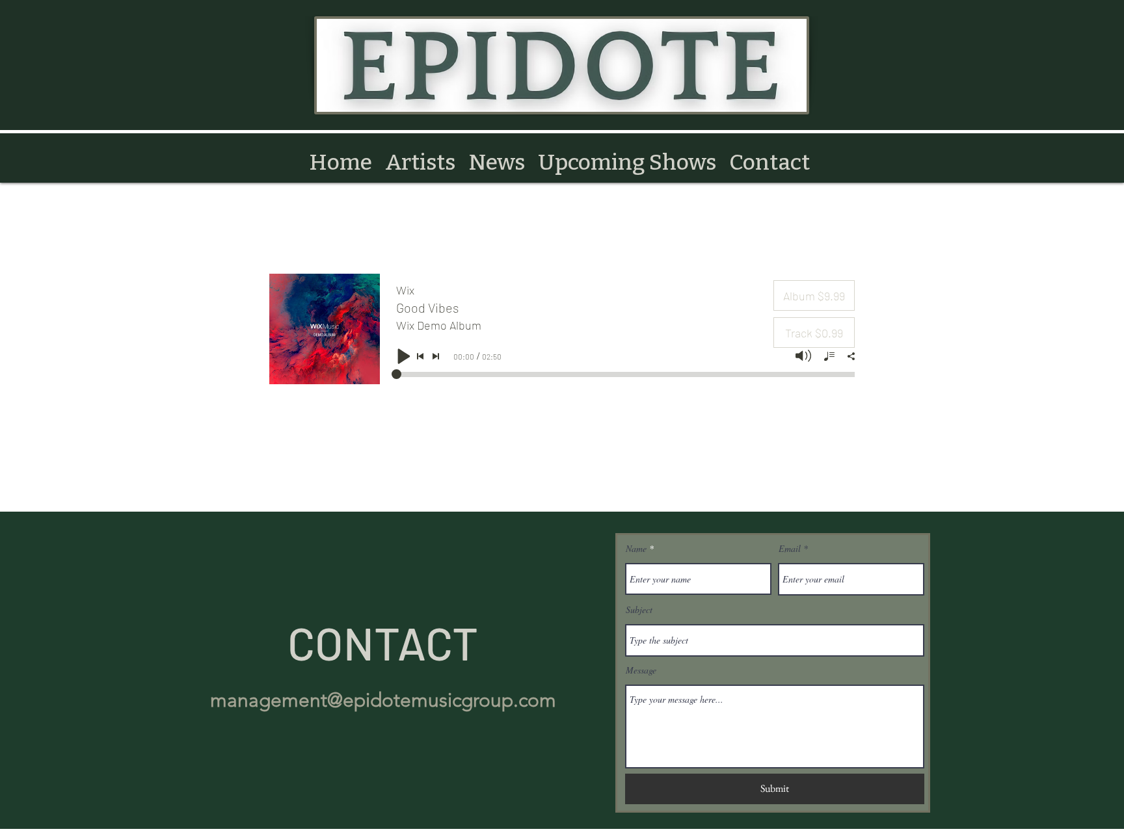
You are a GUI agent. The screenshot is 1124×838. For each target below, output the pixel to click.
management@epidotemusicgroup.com (383, 700)
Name (636, 548)
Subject (639, 609)
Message (641, 670)
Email (790, 548)
